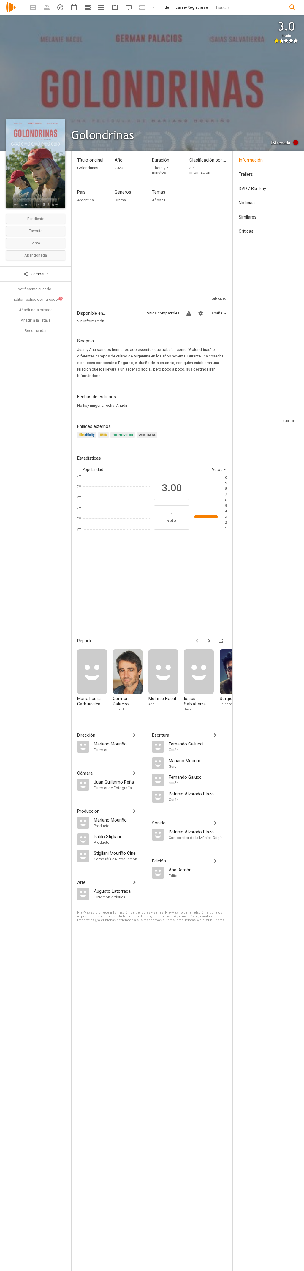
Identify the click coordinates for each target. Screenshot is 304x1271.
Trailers (246, 174)
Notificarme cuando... (36, 289)
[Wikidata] (148, 438)
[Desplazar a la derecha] (209, 641)
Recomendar (36, 330)
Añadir (121, 405)
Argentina (85, 200)
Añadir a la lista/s (35, 320)
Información (251, 160)
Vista (35, 243)
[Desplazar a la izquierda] (197, 641)
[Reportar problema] (189, 313)
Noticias (247, 202)
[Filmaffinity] (87, 438)
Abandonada (35, 255)
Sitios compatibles (163, 313)
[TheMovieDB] (123, 438)
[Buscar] (292, 7)
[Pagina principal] (11, 11)
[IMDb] (104, 438)
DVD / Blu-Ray (252, 188)
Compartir (39, 274)
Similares (247, 217)
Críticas (246, 231)
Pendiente (35, 218)
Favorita (35, 231)
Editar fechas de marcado (38, 299)
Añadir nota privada (36, 310)
